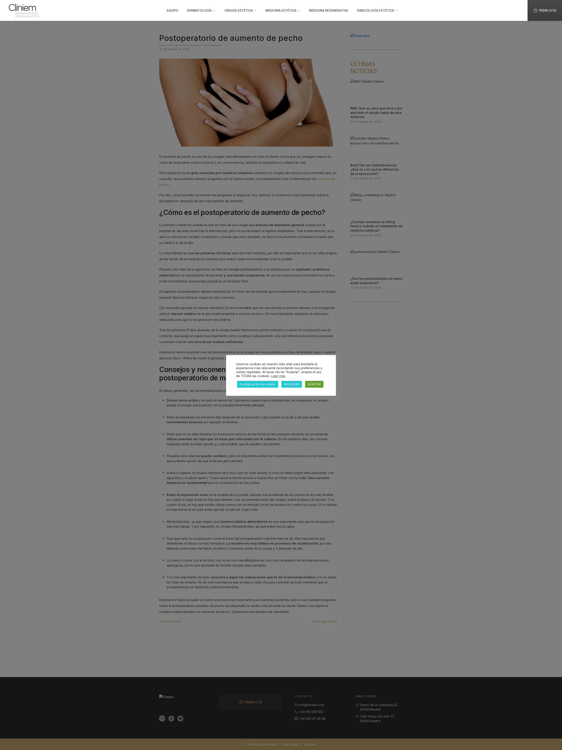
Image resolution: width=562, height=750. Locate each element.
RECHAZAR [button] (291, 384)
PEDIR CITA (547, 10)
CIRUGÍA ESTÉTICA (238, 10)
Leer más (278, 376)
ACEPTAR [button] (314, 384)
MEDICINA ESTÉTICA (280, 10)
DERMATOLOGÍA (199, 10)
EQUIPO (172, 10)
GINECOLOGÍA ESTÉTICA (375, 10)
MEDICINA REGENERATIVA (328, 10)
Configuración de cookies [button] (258, 384)
